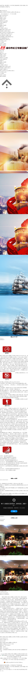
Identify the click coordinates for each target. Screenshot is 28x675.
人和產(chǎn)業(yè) (4, 28)
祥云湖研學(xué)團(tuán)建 (5, 35)
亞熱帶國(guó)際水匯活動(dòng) (6, 36)
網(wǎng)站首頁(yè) (4, 15)
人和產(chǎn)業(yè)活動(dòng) (6, 33)
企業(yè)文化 (2, 19)
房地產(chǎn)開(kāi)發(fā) (5, 31)
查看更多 (2, 520)
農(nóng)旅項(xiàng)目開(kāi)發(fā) (7, 32)
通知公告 (2, 26)
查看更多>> (2, 339)
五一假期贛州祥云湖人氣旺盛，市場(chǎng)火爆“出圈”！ (12, 483)
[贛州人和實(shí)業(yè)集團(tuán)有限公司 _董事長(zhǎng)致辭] (7, 399)
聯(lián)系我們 (3, 45)
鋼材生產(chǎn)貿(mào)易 (5, 29)
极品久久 (11, 669)
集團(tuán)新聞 (3, 25)
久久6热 (14, 669)
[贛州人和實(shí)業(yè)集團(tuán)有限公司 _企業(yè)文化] (7, 372)
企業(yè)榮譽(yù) (3, 22)
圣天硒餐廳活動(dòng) (4, 38)
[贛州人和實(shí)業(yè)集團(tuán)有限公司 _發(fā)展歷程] (7, 446)
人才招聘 (2, 42)
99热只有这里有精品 (20, 669)
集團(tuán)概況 (3, 18)
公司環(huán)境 (3, 40)
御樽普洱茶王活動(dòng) (5, 39)
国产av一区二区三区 (4, 669)
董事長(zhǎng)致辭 (4, 21)
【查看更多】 (7, 594)
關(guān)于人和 (3, 16)
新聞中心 (2, 23)
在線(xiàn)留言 (3, 43)
